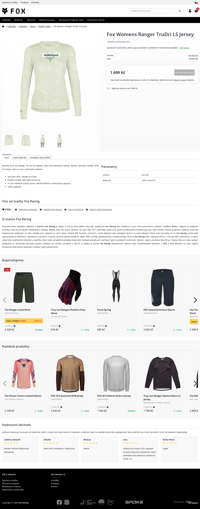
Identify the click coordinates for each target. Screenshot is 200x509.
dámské (145, 175)
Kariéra (54, 486)
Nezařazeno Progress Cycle (71, 20)
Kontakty (35, 2)
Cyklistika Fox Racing (28, 209)
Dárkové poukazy (47, 20)
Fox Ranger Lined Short (17, 309)
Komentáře (19, 157)
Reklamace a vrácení (11, 486)
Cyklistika (6, 20)
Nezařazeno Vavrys (96, 20)
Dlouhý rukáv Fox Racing (101, 209)
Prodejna (24, 2)
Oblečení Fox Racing (52, 209)
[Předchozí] (5, 300)
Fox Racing (193, 55)
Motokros (18, 20)
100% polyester (149, 180)
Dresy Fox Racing (75, 209)
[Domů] (3, 26)
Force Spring (104, 309)
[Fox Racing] (8, 209)
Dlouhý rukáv (44, 26)
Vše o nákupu (9, 474)
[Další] (195, 300)
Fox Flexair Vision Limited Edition (23, 395)
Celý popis (184, 47)
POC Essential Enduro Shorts (159, 309)
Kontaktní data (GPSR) (40, 157)
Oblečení (23, 26)
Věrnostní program (10, 483)
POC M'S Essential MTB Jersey (67, 395)
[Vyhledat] (179, 10)
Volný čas (31, 20)
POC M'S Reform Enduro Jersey (114, 395)
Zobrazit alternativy (184, 72)
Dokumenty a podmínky (13, 489)
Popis (6, 157)
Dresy (32, 26)
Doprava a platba (10, 2)
